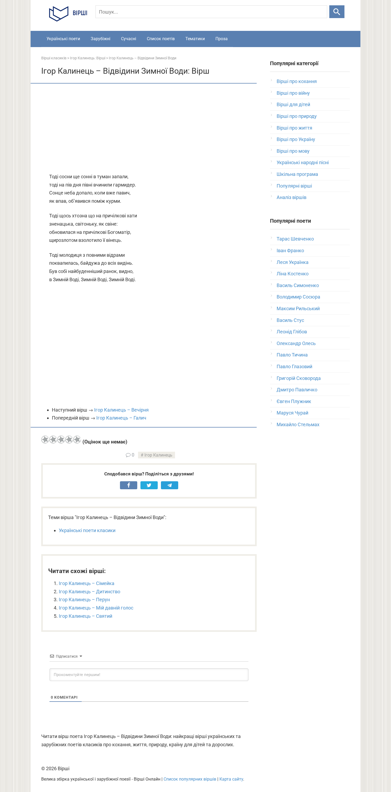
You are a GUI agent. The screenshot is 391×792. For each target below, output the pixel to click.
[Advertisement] (149, 129)
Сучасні (128, 38)
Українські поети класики (87, 530)
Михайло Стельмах (298, 424)
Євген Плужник (294, 401)
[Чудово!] (77, 439)
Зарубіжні (100, 38)
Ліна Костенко (293, 273)
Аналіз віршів (291, 197)
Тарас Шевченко (295, 239)
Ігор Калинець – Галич (121, 418)
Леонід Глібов (292, 331)
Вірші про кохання (297, 81)
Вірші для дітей (293, 104)
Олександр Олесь (296, 343)
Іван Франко (290, 250)
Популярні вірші (294, 186)
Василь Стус (290, 320)
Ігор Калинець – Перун (84, 599)
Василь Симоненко (298, 285)
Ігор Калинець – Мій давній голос (96, 608)
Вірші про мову (293, 151)
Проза (221, 38)
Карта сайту (231, 779)
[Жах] (45, 439)
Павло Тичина (292, 355)
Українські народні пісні (303, 162)
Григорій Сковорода (299, 378)
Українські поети (63, 38)
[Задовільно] (61, 439)
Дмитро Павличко (297, 389)
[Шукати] (336, 11)
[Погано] (53, 439)
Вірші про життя (294, 128)
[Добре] (69, 439)
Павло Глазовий (294, 366)
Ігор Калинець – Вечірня (121, 410)
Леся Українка (293, 262)
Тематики (195, 38)
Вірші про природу (297, 116)
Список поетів (161, 38)
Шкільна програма (297, 174)
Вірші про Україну (296, 139)
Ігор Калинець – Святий (85, 616)
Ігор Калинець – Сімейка (86, 583)
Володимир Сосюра (298, 297)
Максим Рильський (298, 308)
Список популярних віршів (190, 779)
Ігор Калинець (158, 455)
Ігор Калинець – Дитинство (89, 591)
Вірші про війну (293, 93)
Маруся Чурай (292, 413)
